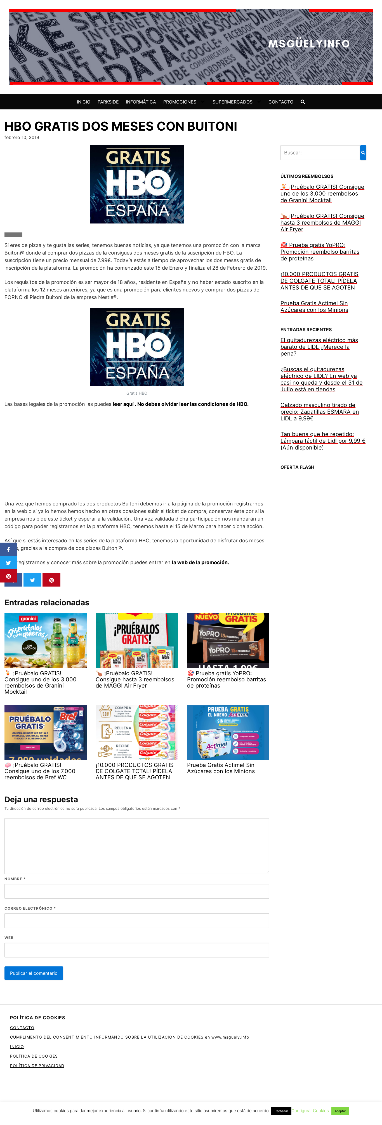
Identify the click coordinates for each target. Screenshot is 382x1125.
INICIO (83, 102)
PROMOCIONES (179, 102)
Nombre (15, 879)
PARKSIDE (108, 102)
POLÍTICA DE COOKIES (34, 1056)
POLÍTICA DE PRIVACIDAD (37, 1065)
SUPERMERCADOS (233, 102)
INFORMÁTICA (141, 102)
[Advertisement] (136, 454)
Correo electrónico (30, 908)
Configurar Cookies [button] (310, 1110)
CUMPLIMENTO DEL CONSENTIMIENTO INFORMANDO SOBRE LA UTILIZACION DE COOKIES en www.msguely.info (129, 1037)
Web (9, 937)
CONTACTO (280, 102)
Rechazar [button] (281, 1111)
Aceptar (340, 1111)
